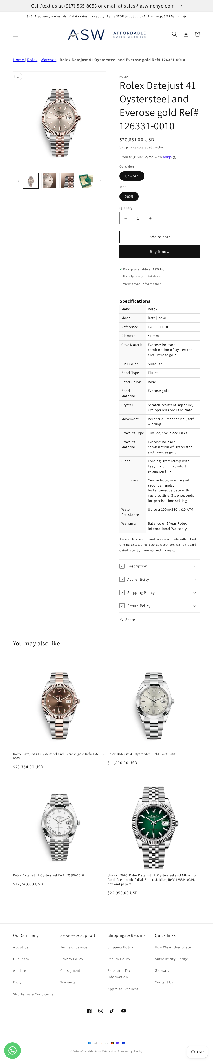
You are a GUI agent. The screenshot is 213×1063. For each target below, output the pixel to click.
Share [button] (130, 619)
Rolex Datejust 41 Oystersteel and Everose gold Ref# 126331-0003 (58, 756)
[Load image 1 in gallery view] (31, 180)
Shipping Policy (120, 947)
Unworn (132, 176)
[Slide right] (100, 180)
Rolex (32, 59)
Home (19, 59)
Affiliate (19, 970)
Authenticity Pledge (171, 958)
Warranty (68, 982)
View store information (142, 283)
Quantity (125, 208)
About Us (21, 947)
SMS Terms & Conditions (33, 994)
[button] (15, 34)
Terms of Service (74, 947)
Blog (17, 982)
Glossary (162, 970)
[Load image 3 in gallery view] (67, 180)
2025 (129, 196)
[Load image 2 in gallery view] (49, 180)
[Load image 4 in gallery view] (85, 180)
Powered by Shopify (130, 1051)
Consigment (70, 970)
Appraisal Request (123, 989)
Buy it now (160, 251)
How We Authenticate (173, 947)
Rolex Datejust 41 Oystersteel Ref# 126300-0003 (143, 754)
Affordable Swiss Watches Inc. (98, 1051)
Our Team (21, 958)
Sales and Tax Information (119, 973)
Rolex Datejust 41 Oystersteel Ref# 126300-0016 (48, 875)
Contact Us (164, 982)
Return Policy (119, 958)
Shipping (126, 147)
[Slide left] (18, 180)
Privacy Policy (71, 958)
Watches (48, 59)
